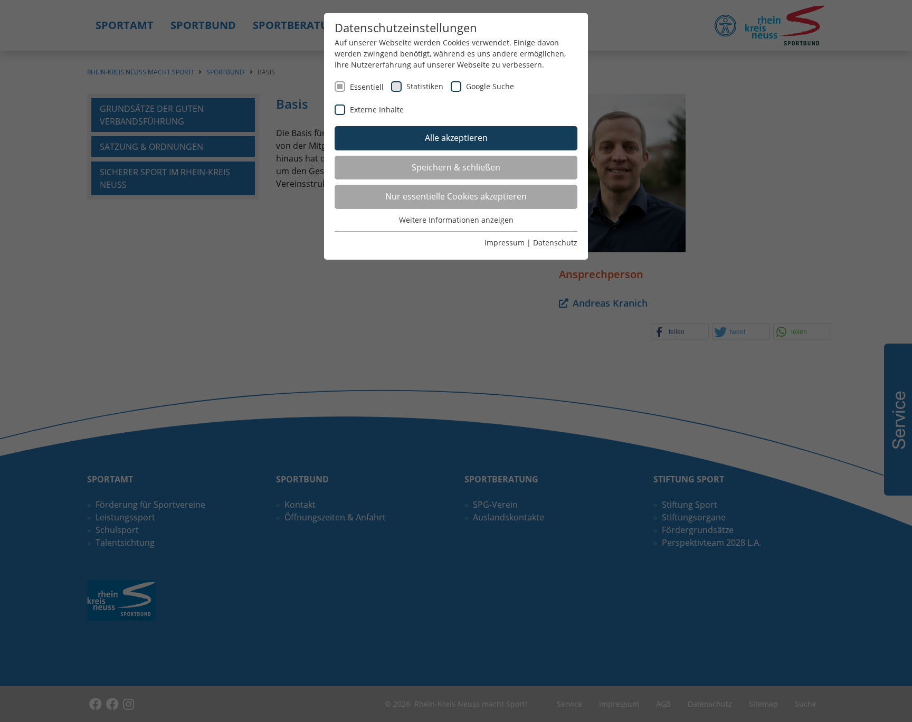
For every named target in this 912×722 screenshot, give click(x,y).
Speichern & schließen (456, 167)
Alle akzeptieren (456, 138)
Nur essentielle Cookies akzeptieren (456, 196)
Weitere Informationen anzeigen (456, 220)
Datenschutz (555, 243)
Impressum (504, 243)
